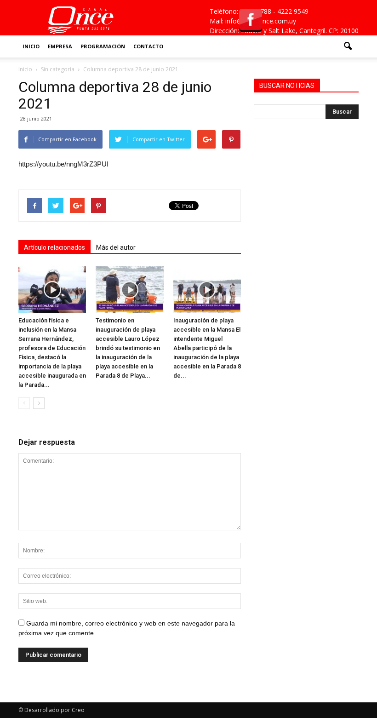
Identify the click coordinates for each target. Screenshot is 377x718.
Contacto (148, 46)
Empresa (60, 46)
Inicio (31, 46)
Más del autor (116, 247)
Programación (102, 46)
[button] (348, 46)
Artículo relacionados (54, 247)
